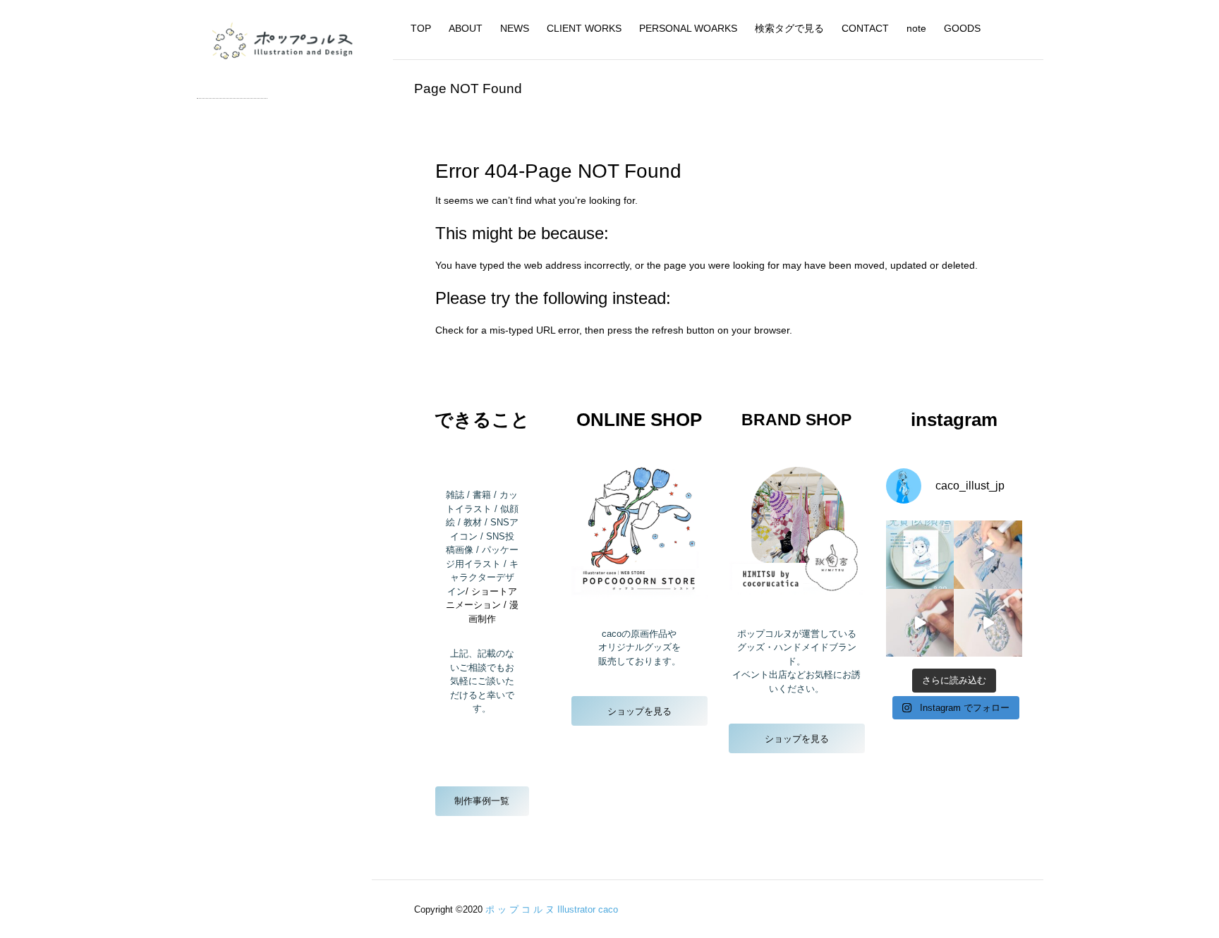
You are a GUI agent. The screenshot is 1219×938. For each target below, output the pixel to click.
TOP (421, 28)
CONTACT (865, 28)
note (916, 28)
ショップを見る (639, 711)
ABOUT (466, 28)
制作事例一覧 (481, 801)
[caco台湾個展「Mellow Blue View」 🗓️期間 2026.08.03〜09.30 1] (988, 554)
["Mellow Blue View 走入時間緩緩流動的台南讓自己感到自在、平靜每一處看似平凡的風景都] (920, 554)
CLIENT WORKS (584, 28)
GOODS (962, 28)
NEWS (514, 28)
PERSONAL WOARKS (688, 28)
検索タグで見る (789, 28)
